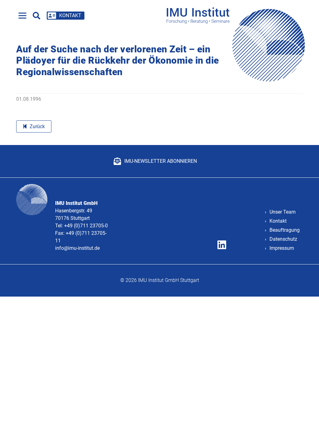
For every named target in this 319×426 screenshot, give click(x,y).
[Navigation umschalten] (22, 15)
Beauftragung (284, 230)
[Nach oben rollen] (305, 412)
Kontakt (278, 221)
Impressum (281, 248)
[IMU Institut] (238, 15)
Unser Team (282, 212)
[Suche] (36, 16)
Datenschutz (283, 239)
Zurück (37, 126)
